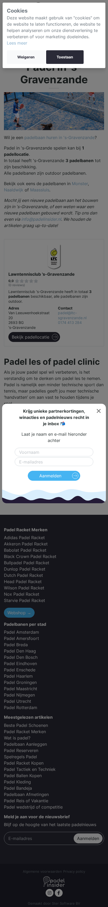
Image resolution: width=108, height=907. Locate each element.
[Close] (98, 411)
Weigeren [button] (26, 57)
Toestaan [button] (65, 57)
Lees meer (17, 43)
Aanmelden (50, 475)
